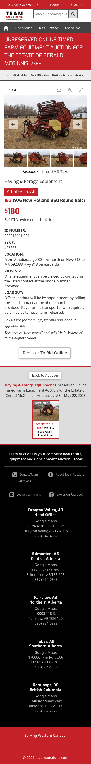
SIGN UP (77, 4)
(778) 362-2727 (46, 711)
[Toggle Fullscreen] (58, 90)
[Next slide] (77, 124)
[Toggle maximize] (81, 90)
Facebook (30, 171)
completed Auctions (21, 75)
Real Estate (48, 27)
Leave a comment (29, 495)
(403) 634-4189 (46, 667)
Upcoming (24, 27)
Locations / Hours (23, 4)
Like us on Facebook (69, 495)
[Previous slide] (13, 124)
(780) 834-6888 (46, 623)
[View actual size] (70, 90)
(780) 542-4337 (46, 536)
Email (46, 171)
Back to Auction (45, 375)
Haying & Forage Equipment (64, 75)
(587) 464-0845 (46, 579)
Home (8, 75)
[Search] (73, 13)
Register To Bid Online (45, 353)
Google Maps (45, 521)
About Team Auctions (70, 475)
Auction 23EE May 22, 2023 (41, 75)
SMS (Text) (60, 171)
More (70, 27)
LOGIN (55, 4)
